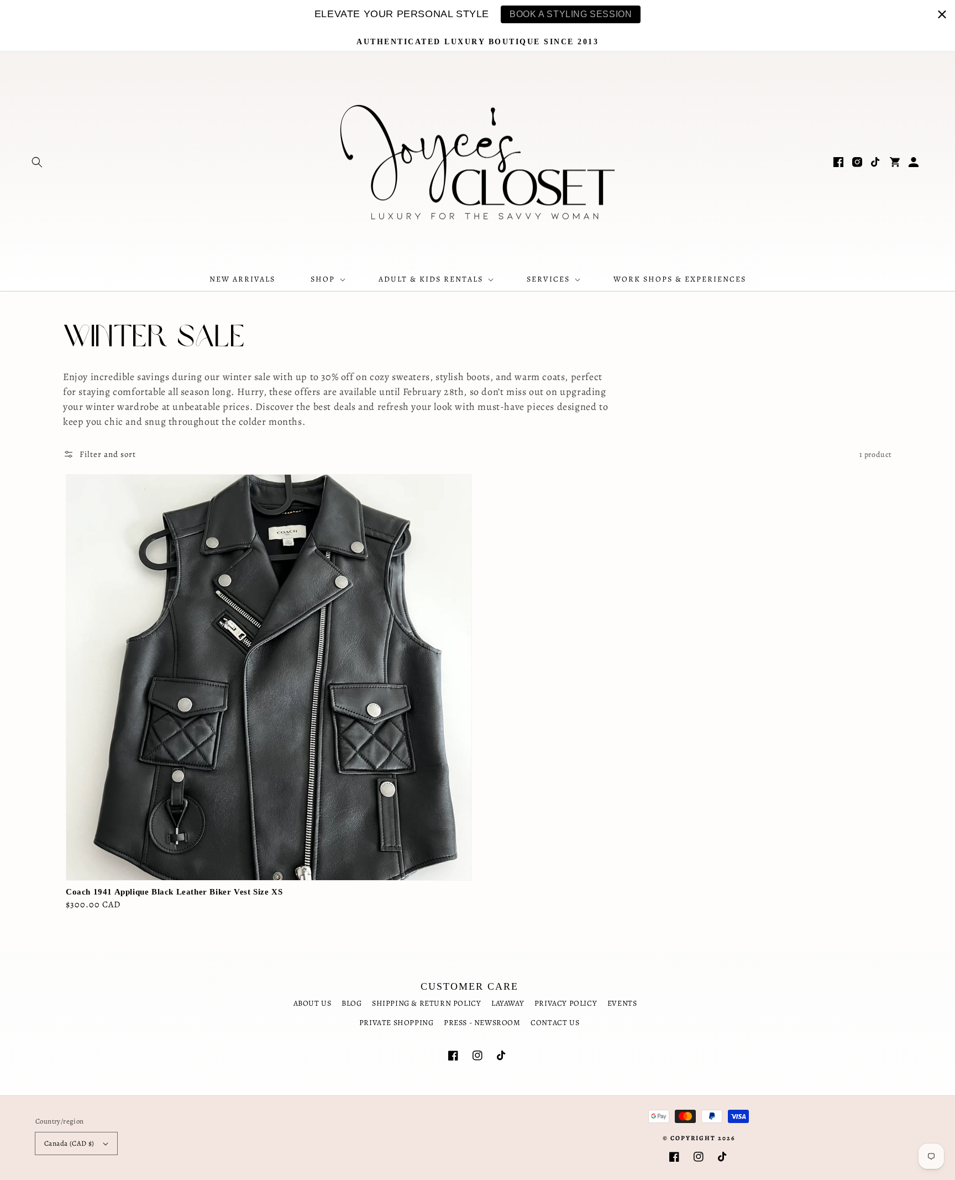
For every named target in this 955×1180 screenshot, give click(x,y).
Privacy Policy (565, 1003)
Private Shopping (396, 1022)
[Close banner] (942, 14)
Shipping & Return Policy (426, 1003)
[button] (37, 162)
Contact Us (555, 1022)
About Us (312, 1003)
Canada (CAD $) (69, 1143)
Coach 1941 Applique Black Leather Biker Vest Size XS (174, 891)
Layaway (507, 1003)
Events (622, 1003)
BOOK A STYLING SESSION (571, 14)
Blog (351, 1003)
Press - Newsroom (482, 1022)
